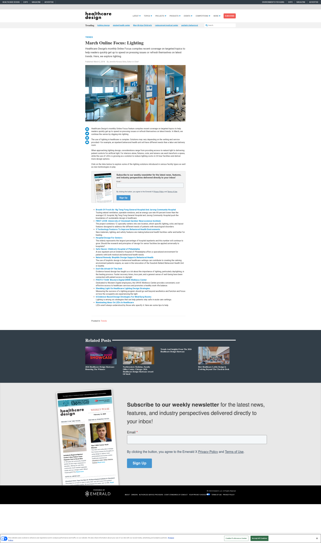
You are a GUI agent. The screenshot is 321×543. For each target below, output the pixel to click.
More (216, 16)
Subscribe (229, 16)
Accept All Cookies (259, 538)
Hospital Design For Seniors (109, 238)
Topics (147, 16)
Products (174, 16)
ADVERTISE (49, 2)
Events (187, 16)
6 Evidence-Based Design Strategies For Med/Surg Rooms (123, 297)
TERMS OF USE (216, 495)
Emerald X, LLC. (217, 491)
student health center (121, 25)
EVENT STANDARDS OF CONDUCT (176, 495)
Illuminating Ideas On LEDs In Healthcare (115, 302)
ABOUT (127, 495)
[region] (160, 538)
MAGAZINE (36, 2)
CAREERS (134, 495)
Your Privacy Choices (197, 495)
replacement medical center (166, 25)
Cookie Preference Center (236, 538)
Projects (159, 16)
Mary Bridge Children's (142, 25)
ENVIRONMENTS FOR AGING (273, 2)
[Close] (317, 538)
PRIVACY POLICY (228, 495)
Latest (136, 16)
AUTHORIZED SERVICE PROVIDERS (151, 495)
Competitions (202, 16)
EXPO (25, 2)
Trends (89, 37)
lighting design (103, 25)
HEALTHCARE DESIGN (11, 2)
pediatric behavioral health (192, 25)
